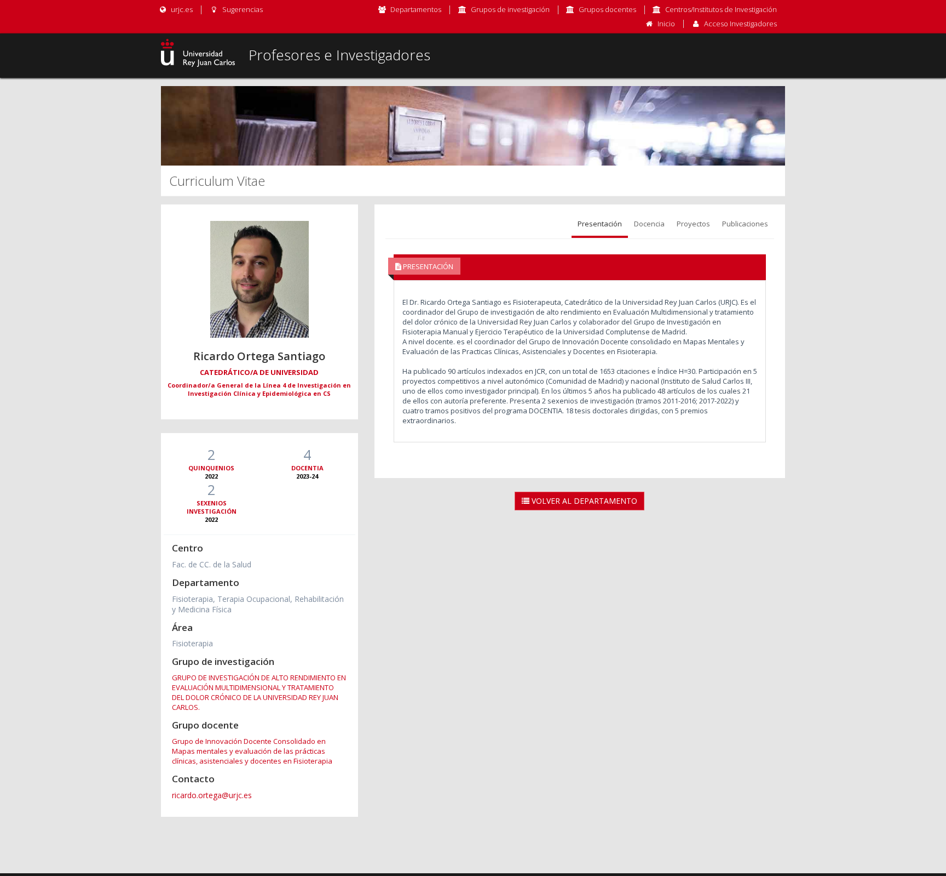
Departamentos (415, 9)
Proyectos (693, 224)
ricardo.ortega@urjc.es (212, 795)
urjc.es (181, 9)
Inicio (666, 24)
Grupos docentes (607, 9)
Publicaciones (745, 224)
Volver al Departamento (583, 501)
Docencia (649, 224)
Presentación (600, 224)
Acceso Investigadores (740, 24)
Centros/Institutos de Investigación (721, 9)
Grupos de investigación (510, 9)
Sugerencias (241, 9)
